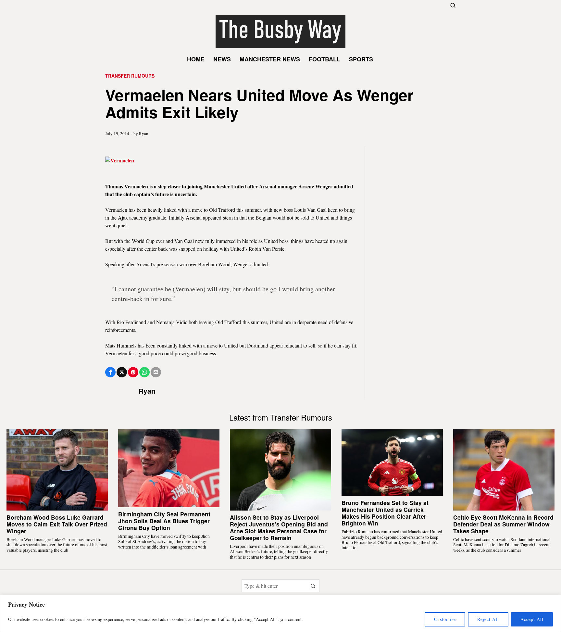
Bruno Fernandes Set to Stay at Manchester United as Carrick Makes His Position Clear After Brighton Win (385, 512)
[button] (312, 585)
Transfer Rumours (130, 76)
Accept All (531, 619)
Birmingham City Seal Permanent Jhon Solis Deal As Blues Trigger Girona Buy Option (164, 521)
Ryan (143, 133)
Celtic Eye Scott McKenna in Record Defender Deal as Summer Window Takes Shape (503, 524)
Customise (445, 619)
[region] (280, 613)
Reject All (488, 619)
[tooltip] (110, 372)
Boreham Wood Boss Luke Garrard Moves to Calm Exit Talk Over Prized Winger (56, 524)
